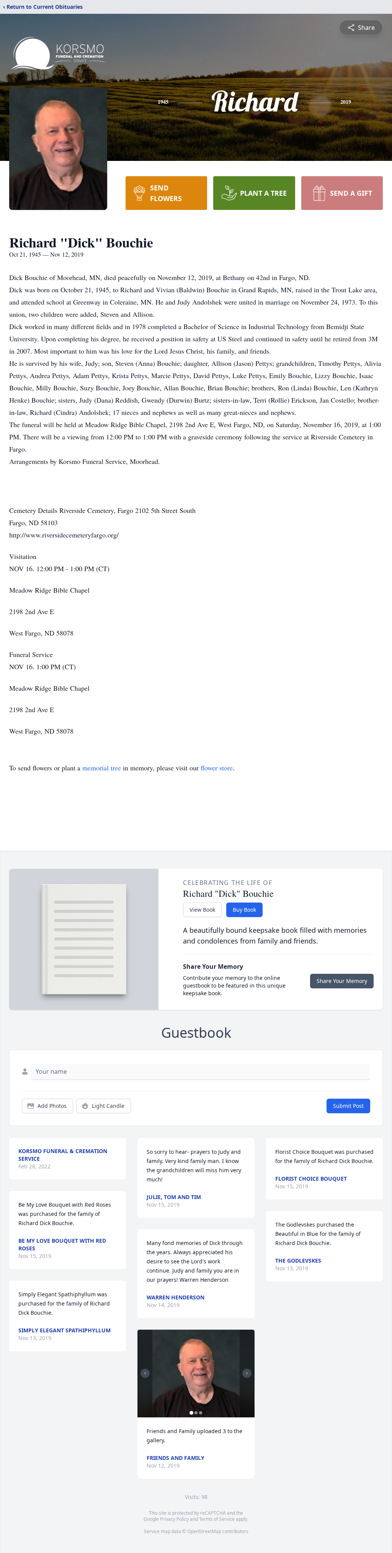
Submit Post (348, 1105)
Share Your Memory (342, 981)
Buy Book (244, 909)
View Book (202, 909)
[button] (196, 1373)
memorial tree (101, 767)
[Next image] (247, 1373)
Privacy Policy (174, 1519)
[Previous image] (145, 1373)
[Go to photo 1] (191, 1413)
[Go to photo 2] (196, 1412)
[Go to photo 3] (200, 1412)
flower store (217, 767)
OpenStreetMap (204, 1531)
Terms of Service (217, 1519)
